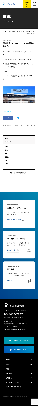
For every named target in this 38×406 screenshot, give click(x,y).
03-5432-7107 (13, 314)
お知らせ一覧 (11, 31)
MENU (34, 2)
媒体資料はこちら (19, 349)
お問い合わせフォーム (20, 340)
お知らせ (9, 378)
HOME (8, 360)
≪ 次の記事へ (7, 125)
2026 (7, 146)
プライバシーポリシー (13, 382)
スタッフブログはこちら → (19, 173)
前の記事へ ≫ (31, 125)
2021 (7, 163)
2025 (7, 150)
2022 (7, 160)
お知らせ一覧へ (19, 125)
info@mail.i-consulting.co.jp (15, 329)
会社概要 (9, 373)
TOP (4, 31)
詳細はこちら (8, 111)
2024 (7, 153)
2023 (7, 157)
